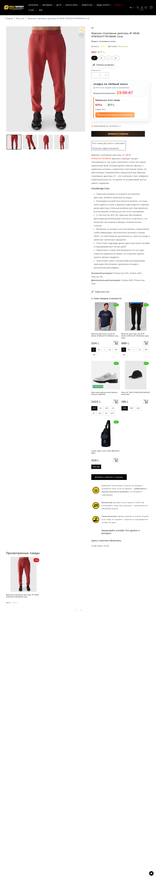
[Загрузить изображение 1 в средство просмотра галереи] (14, 142)
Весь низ (20, 18)
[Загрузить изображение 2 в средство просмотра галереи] (30, 142)
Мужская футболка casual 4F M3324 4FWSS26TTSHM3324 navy (104, 335)
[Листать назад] (75, 610)
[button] (34, 5)
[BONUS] (142, 7)
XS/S (124, 408)
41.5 (94, 408)
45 (106, 413)
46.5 (112, 413)
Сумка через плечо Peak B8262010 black (105, 452)
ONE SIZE (96, 467)
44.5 (99, 413)
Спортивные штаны (107, 41)
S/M (131, 408)
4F (92, 28)
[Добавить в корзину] (116, 343)
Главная (9, 18)
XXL (116, 350)
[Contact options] (151, 873)
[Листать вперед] (80, 610)
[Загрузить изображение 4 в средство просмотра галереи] (61, 142)
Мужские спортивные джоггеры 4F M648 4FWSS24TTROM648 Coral (58, 18)
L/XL (138, 408)
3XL (94, 355)
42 (100, 408)
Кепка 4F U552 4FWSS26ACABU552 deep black (135, 393)
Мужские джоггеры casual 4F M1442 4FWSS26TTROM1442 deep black (135, 336)
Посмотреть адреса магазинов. (105, 148)
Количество (95, 70)
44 (94, 413)
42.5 (106, 408)
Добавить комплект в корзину (109, 477)
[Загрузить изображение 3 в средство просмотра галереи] (45, 142)
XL (116, 58)
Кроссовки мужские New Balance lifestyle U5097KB (104, 393)
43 (113, 408)
